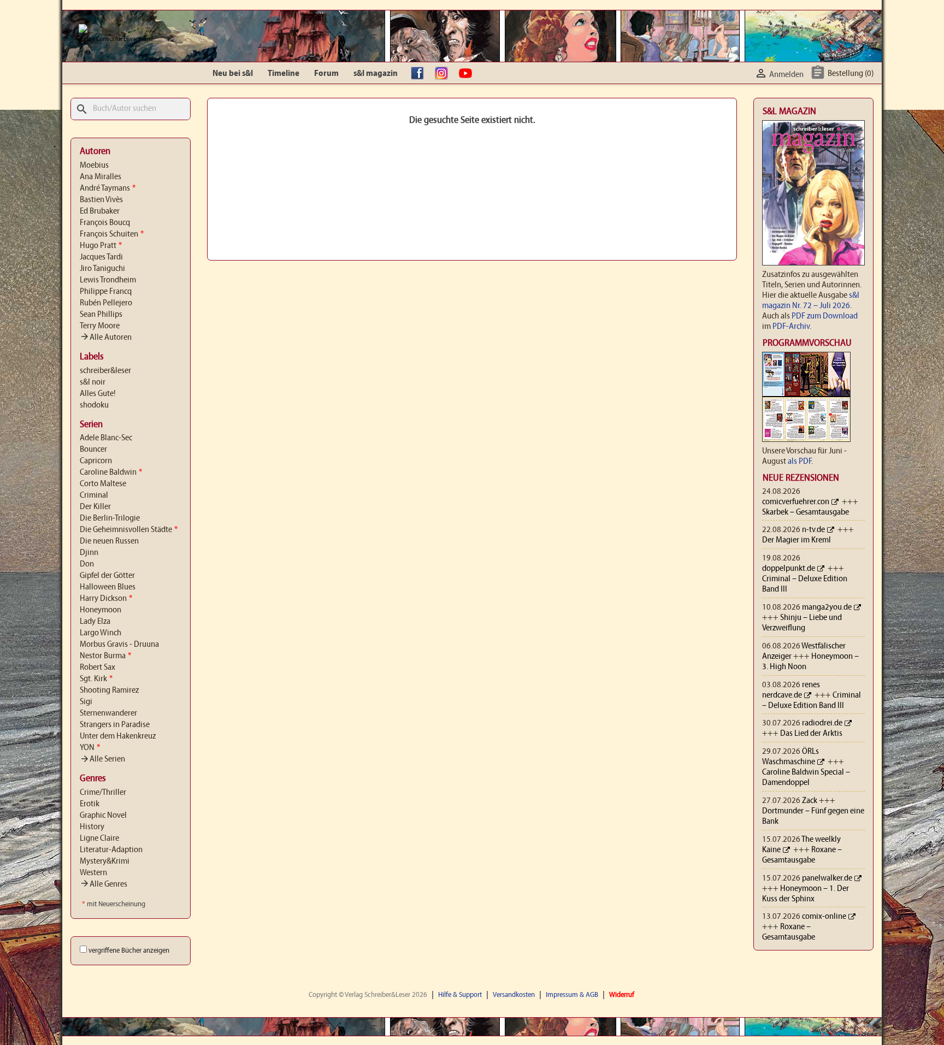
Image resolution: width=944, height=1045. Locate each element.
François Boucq (105, 223)
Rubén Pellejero (106, 303)
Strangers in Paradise (115, 725)
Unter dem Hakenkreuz (118, 736)
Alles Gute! (98, 393)
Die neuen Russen (109, 541)
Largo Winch (100, 633)
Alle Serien (102, 759)
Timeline (283, 73)
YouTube (468, 73)
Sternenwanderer (108, 713)
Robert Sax (97, 667)
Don (87, 564)
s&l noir (92, 382)
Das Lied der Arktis (811, 733)
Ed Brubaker (100, 211)
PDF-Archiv (791, 326)
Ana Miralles (100, 177)
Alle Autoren (106, 337)
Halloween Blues (107, 587)
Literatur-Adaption (111, 850)
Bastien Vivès (101, 200)
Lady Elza (95, 621)
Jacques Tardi (101, 257)
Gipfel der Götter (107, 575)
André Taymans (107, 188)
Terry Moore (100, 326)
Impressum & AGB (572, 995)
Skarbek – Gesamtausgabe (805, 512)
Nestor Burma (105, 656)
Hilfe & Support (460, 995)
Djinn (89, 552)
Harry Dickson (106, 598)
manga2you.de (827, 607)
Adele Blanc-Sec (106, 438)
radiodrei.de (822, 723)
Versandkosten (514, 995)
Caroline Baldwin (111, 472)
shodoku (94, 405)
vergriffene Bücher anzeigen (128, 951)
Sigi (86, 702)
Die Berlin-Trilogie (110, 518)
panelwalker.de (827, 878)
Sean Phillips (101, 314)
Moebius (94, 165)
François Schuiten (112, 234)
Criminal (94, 495)
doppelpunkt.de (788, 568)
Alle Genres (103, 884)
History (92, 827)
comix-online (824, 916)
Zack (809, 800)
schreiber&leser (105, 371)
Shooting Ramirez (109, 690)
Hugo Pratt (101, 245)
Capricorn (96, 461)
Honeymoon (100, 610)
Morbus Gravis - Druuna (119, 644)
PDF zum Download (825, 316)
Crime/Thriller (103, 792)
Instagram (444, 73)
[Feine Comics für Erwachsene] (103, 29)
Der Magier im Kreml (796, 540)
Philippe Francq (106, 291)
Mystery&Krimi (104, 861)
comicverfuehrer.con (795, 502)
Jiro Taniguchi (102, 268)
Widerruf (621, 995)
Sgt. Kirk (96, 679)
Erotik (89, 804)
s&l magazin (375, 73)
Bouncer (93, 449)
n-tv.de (813, 530)
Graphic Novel (103, 815)
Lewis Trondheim (108, 280)
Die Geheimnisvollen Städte (129, 530)
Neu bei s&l (233, 73)
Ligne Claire (99, 838)
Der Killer (95, 507)
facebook (420, 73)
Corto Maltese (103, 484)
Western (93, 873)
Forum (326, 73)
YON (90, 747)
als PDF (799, 461)
